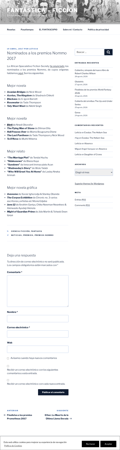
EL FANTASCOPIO (48, 29)
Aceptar (108, 444)
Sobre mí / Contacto (72, 29)
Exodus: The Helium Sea (95, 132)
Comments (82, 205)
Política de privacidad (98, 29)
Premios (28, 235)
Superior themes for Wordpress (89, 183)
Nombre (12, 312)
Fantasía (36, 231)
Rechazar (90, 444)
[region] (60, 443)
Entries (80, 199)
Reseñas (11, 29)
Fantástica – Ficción (42, 10)
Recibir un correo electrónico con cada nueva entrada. (36, 383)
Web (9, 342)
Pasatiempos (27, 29)
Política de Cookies (13, 445)
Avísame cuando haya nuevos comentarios (34, 358)
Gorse (77, 112)
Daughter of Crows (93, 154)
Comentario (14, 272)
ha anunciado (57, 66)
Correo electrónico (18, 327)
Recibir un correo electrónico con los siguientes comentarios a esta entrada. (32, 371)
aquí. (20, 73)
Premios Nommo (44, 235)
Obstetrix (79, 81)
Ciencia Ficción (20, 231)
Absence (88, 143)
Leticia (33, 49)
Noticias (16, 235)
